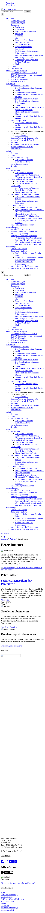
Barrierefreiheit (6, 897)
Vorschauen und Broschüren (26, 184)
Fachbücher (10, 18)
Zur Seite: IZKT (21, 136)
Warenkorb (5, 533)
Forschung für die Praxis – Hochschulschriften (25, 41)
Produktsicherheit (7, 910)
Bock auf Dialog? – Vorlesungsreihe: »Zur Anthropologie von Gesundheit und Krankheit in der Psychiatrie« (29, 242)
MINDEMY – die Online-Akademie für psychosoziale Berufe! (29, 258)
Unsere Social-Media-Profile (26, 192)
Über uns (14, 153)
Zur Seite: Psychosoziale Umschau (28, 88)
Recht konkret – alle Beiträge (26, 92)
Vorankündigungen (18, 23)
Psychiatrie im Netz (18, 205)
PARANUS (19, 49)
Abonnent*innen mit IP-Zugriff (22, 140)
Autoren (13, 539)
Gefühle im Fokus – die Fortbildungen (24, 263)
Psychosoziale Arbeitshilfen (25, 31)
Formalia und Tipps (22, 162)
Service (8, 168)
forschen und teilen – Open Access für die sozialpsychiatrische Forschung (28, 220)
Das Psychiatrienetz (22, 212)
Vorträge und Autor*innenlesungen (24, 236)
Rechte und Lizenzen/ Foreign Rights (25, 194)
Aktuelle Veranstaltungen (20, 229)
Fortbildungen (11, 247)
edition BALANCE (18, 81)
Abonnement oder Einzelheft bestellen (25, 144)
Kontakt (14, 166)
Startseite (4, 539)
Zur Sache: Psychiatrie (23, 44)
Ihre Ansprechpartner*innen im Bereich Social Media (27, 189)
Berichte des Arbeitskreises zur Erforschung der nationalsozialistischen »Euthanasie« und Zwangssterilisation (29, 54)
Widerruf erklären (7, 901)
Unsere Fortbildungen (19, 249)
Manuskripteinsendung (19, 157)
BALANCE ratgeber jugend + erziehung (26, 75)
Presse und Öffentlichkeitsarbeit (23, 179)
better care (19, 34)
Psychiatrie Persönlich (23, 47)
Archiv (18, 90)
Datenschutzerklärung (9, 895)
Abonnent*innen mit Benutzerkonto (24, 138)
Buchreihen (15, 25)
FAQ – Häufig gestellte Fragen (22, 225)
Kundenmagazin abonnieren (11, 646)
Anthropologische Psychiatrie (26, 60)
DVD (17, 64)
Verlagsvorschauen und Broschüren (28, 177)
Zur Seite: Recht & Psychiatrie (26, 123)
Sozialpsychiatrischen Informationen (24, 99)
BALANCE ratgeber (19, 77)
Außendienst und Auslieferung (27, 175)
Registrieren (10, 5)
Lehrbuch (19, 36)
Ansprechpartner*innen (24, 160)
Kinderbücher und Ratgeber (16, 71)
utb (16, 38)
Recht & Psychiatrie (18, 120)
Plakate (13, 66)
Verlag (8, 151)
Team (13, 155)
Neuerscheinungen (18, 21)
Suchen (27, 12)
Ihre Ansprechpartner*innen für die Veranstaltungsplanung (24, 232)
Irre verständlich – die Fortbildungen (24, 266)
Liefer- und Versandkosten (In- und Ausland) (18, 883)
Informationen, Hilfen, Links (26, 207)
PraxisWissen (20, 29)
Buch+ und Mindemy (19, 251)
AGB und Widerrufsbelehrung (12, 899)
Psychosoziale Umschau (20, 86)
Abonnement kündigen (9, 908)
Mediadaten (15, 142)
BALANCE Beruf (22, 62)
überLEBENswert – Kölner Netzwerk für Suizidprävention (27, 215)
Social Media (16, 186)
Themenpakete (16, 68)
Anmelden (10, 3)
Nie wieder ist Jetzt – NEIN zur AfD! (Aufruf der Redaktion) (29, 108)
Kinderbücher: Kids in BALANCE (24, 73)
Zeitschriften (10, 84)
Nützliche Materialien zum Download (29, 210)
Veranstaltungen (12, 227)
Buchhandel (15, 170)
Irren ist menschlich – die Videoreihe (24, 268)
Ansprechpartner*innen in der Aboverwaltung (22, 148)
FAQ (3, 893)
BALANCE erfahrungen (20, 79)
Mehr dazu (5, 600)
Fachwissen (19, 27)
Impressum (5, 906)
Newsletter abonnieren (19, 164)
